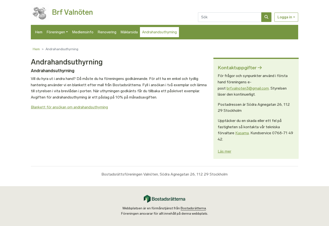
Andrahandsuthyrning (159, 32)
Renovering (107, 32)
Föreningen (56, 32)
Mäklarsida (129, 32)
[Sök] (266, 17)
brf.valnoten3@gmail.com (248, 88)
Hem (38, 32)
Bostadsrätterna (193, 208)
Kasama (242, 133)
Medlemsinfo (82, 32)
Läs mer (224, 151)
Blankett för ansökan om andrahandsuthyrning (69, 107)
